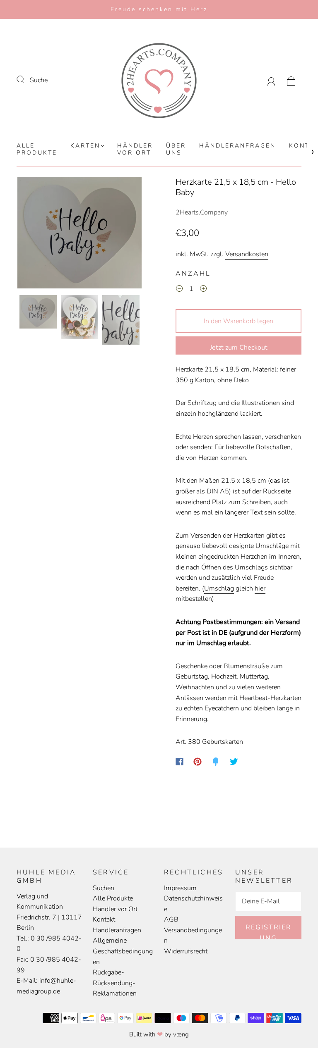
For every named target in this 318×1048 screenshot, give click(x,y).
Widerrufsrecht (185, 951)
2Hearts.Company (202, 212)
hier (260, 588)
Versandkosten (246, 254)
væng (181, 1034)
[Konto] (271, 80)
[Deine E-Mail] (268, 901)
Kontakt (104, 919)
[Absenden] (26, 79)
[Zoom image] (79, 234)
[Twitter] (234, 762)
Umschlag (219, 588)
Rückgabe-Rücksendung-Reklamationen (115, 983)
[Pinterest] (197, 762)
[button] (29, 234)
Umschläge (272, 545)
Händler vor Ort (135, 149)
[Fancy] (216, 762)
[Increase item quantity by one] (203, 290)
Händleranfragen (237, 146)
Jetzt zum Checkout (238, 347)
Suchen (103, 888)
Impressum (180, 888)
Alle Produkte (37, 149)
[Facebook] (179, 762)
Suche (39, 80)
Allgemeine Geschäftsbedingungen (123, 951)
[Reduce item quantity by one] (179, 290)
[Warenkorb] (291, 80)
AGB (171, 919)
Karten (85, 146)
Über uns (176, 149)
